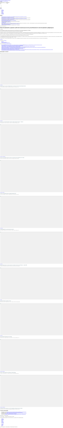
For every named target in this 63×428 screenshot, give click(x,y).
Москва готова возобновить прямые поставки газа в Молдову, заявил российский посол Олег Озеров (12, 157)
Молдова (3, 41)
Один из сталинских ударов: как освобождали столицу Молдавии (8, 372)
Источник (1, 39)
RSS (2, 425)
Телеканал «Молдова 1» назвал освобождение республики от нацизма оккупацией (11, 46)
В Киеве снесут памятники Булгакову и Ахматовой (10, 413)
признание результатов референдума (6, 42)
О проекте (3, 13)
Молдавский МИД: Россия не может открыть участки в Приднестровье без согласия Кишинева (12, 45)
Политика (3, 10)
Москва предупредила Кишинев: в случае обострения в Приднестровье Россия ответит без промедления (13, 47)
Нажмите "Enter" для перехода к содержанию (5, 0)
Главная (2, 418)
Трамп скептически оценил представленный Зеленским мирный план (14, 412)
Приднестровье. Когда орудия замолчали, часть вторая (8, 16)
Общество (3, 371)
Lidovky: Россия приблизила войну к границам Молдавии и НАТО (8, 193)
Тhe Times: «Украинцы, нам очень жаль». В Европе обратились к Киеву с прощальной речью (15, 414)
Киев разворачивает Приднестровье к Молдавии (6, 336)
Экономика (4, 156)
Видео (2, 12)
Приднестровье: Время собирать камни (6, 20)
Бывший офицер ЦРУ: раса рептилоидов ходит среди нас (7, 229)
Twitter (2, 424)
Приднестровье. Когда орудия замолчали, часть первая (8, 18)
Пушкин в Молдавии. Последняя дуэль (6, 23)
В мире (3, 192)
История (1, 371)
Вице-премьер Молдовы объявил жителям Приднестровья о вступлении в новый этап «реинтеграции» (13, 49)
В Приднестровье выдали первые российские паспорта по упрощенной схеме (10, 48)
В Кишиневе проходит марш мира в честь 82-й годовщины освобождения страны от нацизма (11, 408)
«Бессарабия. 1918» (4, 22)
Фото (2, 11)
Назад (1, 8)
